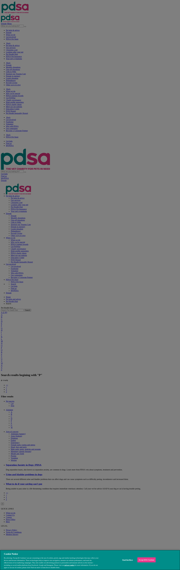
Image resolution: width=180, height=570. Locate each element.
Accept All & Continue (146, 560)
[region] (90, 560)
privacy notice (69, 565)
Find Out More (127, 560)
